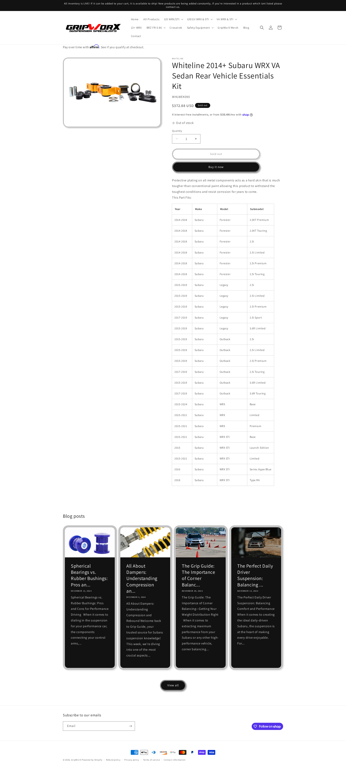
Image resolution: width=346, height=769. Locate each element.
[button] (173, 19)
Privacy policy (131, 759)
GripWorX (76, 759)
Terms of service (151, 759)
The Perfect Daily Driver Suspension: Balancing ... (255, 575)
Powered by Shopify (92, 759)
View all (173, 685)
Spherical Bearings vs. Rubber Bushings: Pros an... (89, 575)
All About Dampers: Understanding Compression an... (141, 578)
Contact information (174, 759)
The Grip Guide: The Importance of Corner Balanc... (198, 575)
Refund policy (113, 759)
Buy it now (216, 167)
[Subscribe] (130, 726)
